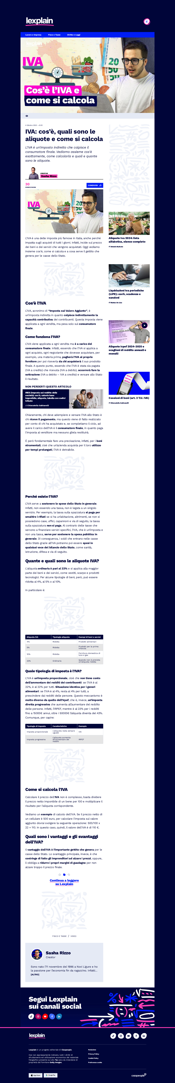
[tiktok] (113, 1035)
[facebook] (136, 1035)
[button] (31, 1016)
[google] (50, 1075)
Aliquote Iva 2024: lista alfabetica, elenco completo (127, 239)
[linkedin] (143, 1035)
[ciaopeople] (139, 1075)
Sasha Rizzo (58, 952)
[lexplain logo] (39, 21)
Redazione (92, 1050)
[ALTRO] (35, 974)
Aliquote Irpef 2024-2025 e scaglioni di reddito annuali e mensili (127, 350)
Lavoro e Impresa (33, 35)
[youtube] (128, 1035)
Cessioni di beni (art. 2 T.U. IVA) (129, 398)
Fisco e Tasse (54, 35)
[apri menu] (147, 22)
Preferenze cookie (95, 1062)
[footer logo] (54, 1036)
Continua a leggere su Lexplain (64, 882)
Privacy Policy (93, 1054)
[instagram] (120, 1035)
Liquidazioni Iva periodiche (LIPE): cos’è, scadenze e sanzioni (126, 294)
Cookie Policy (93, 1058)
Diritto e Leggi (73, 35)
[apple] (35, 1075)
